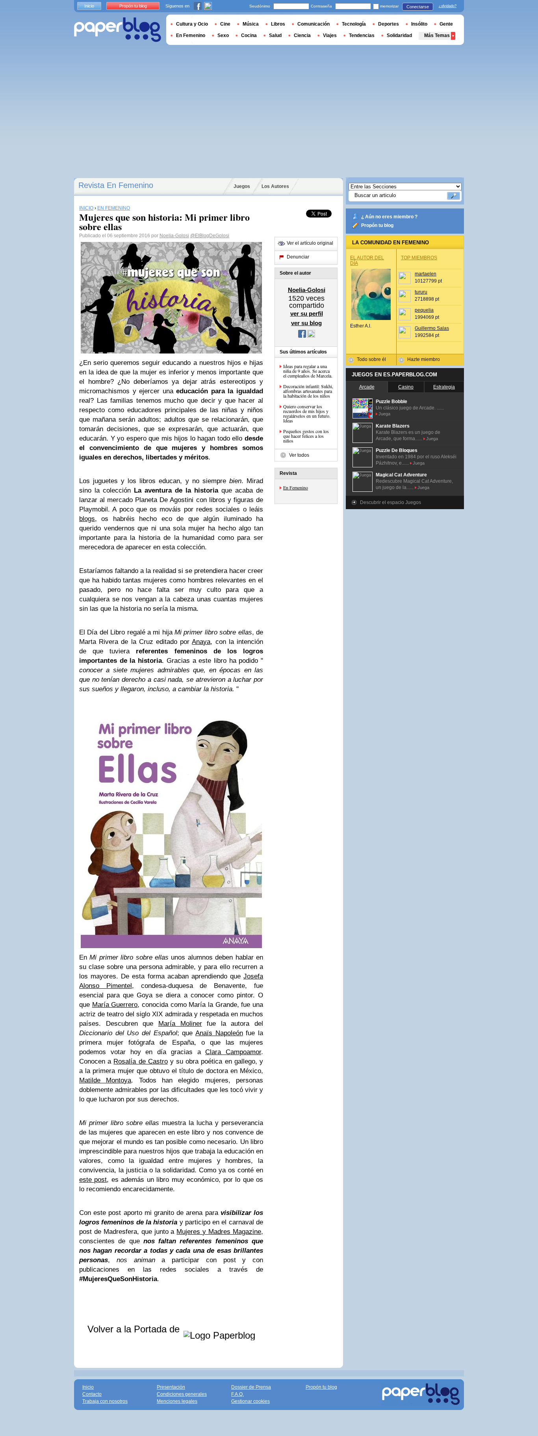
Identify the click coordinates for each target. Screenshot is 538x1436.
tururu (421, 292)
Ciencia (302, 35)
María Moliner (180, 1023)
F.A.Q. (237, 1394)
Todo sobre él (371, 359)
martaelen (425, 274)
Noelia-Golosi (174, 235)
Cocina (249, 35)
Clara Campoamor (233, 1052)
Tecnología (354, 24)
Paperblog (117, 29)
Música (251, 24)
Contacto (92, 1394)
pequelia (424, 310)
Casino (406, 387)
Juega (384, 413)
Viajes (330, 35)
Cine (225, 24)
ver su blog (306, 323)
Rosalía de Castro (140, 1061)
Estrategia (444, 387)
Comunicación (313, 24)
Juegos (242, 186)
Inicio (89, 6)
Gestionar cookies (250, 1401)
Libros (278, 24)
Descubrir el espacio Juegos (390, 502)
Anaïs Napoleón (219, 1033)
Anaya (201, 641)
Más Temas (437, 35)
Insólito (419, 24)
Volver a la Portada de (134, 1329)
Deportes (388, 24)
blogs (87, 519)
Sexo (223, 35)
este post (93, 1179)
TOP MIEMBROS (419, 257)
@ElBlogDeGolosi (209, 235)
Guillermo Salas (432, 328)
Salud (275, 35)
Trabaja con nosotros (105, 1401)
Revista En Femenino (115, 185)
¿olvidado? (447, 6)
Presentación (171, 1387)
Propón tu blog (377, 225)
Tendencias (362, 35)
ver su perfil (306, 313)
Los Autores (275, 186)
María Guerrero (115, 1004)
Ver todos (299, 455)
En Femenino (295, 487)
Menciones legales (177, 1401)
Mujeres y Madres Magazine (218, 1231)
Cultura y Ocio (192, 24)
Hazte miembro (423, 359)
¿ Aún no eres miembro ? (389, 216)
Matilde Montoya (105, 1080)
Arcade (367, 387)
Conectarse (417, 6)
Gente (446, 24)
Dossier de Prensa (251, 1387)
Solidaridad (399, 35)
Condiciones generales (182, 1394)
